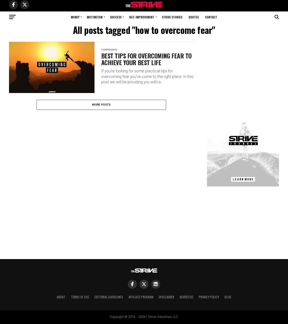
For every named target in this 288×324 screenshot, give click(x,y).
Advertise (186, 297)
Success (116, 17)
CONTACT (211, 17)
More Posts (101, 104)
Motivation (95, 17)
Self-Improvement (141, 17)
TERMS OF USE (80, 297)
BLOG (228, 297)
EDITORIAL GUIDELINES (108, 297)
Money (75, 17)
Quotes (194, 17)
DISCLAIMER (166, 297)
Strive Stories (172, 17)
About (61, 297)
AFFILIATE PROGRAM (140, 297)
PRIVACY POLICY (209, 297)
